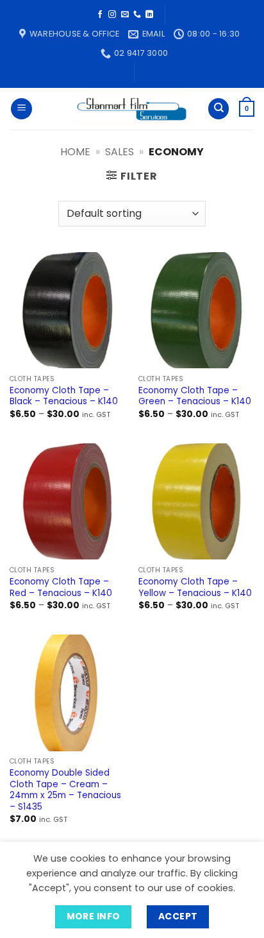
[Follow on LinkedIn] (149, 14)
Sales (119, 151)
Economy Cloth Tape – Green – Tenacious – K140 (194, 396)
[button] (21, 108)
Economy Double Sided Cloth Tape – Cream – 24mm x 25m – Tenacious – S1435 (65, 790)
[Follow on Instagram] (112, 14)
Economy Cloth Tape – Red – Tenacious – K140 (61, 587)
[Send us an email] (125, 14)
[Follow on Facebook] (100, 14)
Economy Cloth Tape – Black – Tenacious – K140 (64, 396)
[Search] (218, 108)
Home (75, 151)
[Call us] (137, 14)
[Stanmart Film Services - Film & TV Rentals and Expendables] (132, 109)
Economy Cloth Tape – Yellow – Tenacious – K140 (195, 587)
